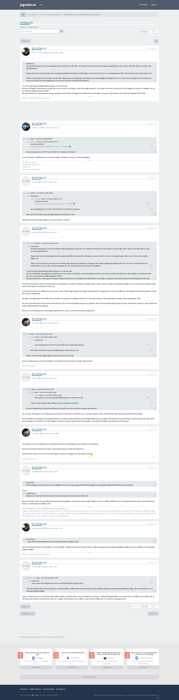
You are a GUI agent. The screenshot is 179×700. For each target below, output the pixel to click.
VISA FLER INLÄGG (89, 677)
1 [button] (150, 31)
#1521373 (152, 467)
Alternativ (135, 606)
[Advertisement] (91, 625)
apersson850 (38, 52)
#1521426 (152, 562)
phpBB (56, 695)
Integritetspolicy (35, 689)
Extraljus (26, 22)
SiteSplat (43, 695)
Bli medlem (143, 4)
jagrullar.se (28, 5)
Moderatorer (33, 27)
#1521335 (152, 123)
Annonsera (24, 689)
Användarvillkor (48, 689)
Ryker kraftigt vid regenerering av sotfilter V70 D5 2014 (144, 653)
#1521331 (152, 48)
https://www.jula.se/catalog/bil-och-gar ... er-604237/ (50, 146)
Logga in (154, 4)
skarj (35, 182)
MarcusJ (37, 128)
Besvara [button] (26, 41)
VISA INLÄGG (36, 667)
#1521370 (152, 374)
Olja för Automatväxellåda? (73, 653)
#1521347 (152, 228)
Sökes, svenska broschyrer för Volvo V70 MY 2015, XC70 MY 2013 (109, 653)
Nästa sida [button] (153, 613)
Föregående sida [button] (28, 613)
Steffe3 (36, 323)
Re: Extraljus (39, 48)
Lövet (37, 395)
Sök (41, 5)
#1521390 (152, 524)
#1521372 (152, 429)
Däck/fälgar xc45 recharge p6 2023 (37, 653)
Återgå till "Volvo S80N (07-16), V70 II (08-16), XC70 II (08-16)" (42, 637)
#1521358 (152, 319)
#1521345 (152, 177)
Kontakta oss (61, 689)
